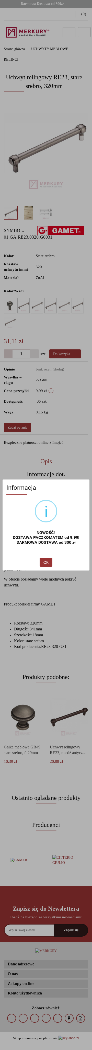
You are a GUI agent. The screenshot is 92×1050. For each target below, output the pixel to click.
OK (46, 562)
